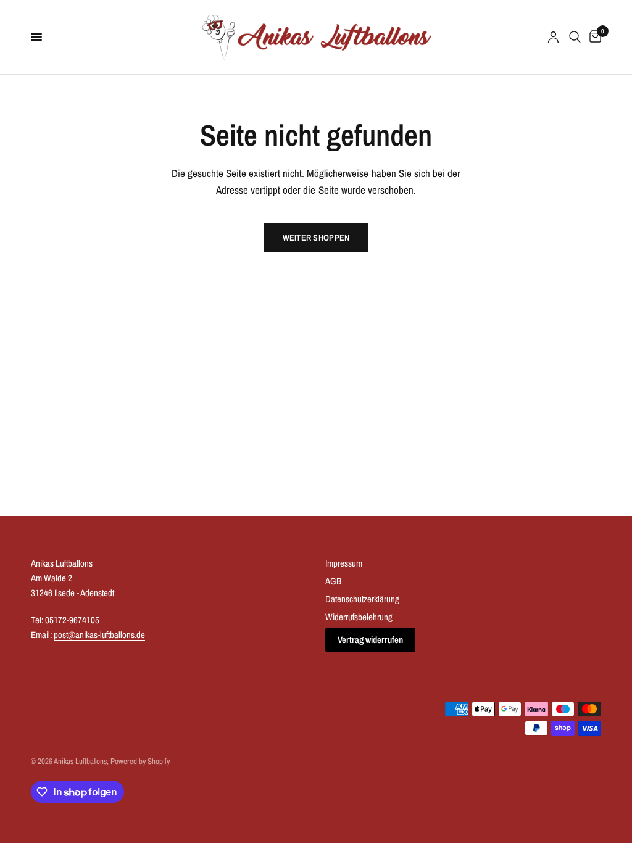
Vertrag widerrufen (370, 639)
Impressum (343, 563)
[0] (593, 37)
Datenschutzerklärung (362, 598)
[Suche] (575, 37)
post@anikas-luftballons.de (99, 634)
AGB (333, 581)
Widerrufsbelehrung (359, 616)
